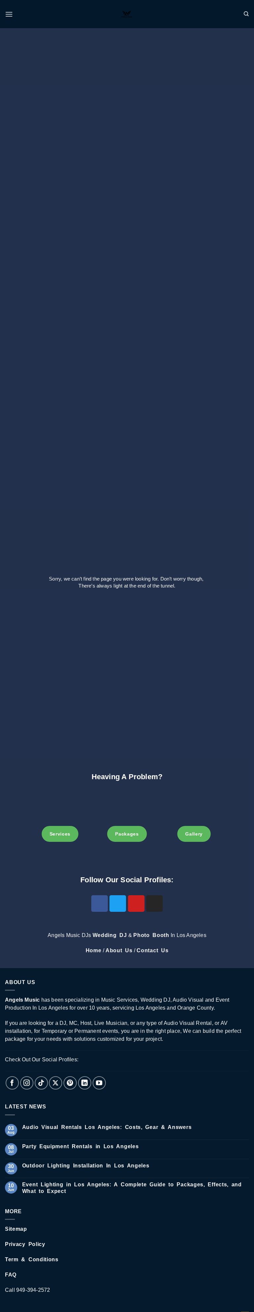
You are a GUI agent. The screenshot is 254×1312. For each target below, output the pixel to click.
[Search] (246, 14)
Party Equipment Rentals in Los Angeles (80, 1146)
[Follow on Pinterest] (70, 1083)
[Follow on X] (55, 1083)
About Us (119, 950)
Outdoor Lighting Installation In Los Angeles (85, 1165)
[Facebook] (99, 903)
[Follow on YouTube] (99, 1083)
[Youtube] (136, 903)
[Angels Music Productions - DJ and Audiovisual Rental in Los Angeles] (127, 14)
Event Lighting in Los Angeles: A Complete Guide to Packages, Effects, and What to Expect (132, 1188)
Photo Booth (151, 935)
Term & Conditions (32, 1259)
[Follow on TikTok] (41, 1083)
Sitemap (16, 1229)
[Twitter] (117, 903)
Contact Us (152, 950)
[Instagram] (154, 903)
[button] (9, 14)
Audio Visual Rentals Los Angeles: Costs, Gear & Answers (107, 1127)
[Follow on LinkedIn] (84, 1083)
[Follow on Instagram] (26, 1083)
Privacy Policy (25, 1244)
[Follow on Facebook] (12, 1083)
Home (94, 950)
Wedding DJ (110, 935)
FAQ (11, 1275)
